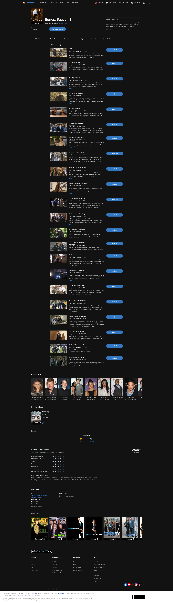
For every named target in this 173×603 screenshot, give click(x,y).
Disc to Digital (77, 567)
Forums (96, 570)
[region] (86, 597)
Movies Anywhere (78, 570)
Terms (36, 593)
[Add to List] (43, 423)
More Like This (107, 39)
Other (38, 495)
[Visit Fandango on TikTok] (139, 584)
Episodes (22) (39, 39)
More (70, 73)
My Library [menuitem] (75, 3)
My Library (55, 562)
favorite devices (126, 30)
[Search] (149, 2)
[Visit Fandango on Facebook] (125, 584)
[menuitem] (123, 2)
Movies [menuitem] (62, 3)
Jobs (95, 581)
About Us (96, 562)
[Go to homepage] (29, 2)
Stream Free (34, 570)
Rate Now (91, 441)
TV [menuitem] (68, 3)
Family (75, 564)
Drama (33, 495)
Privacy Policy (61, 593)
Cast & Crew (53, 39)
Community (82, 441)
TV (32, 567)
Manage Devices (57, 570)
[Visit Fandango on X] (132, 584)
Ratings (81, 39)
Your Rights (27, 595)
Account (54, 564)
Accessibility (97, 578)
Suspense (44, 495)
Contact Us (97, 573)
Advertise (96, 575)
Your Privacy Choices (126, 597)
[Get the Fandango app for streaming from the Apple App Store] (36, 551)
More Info (93, 39)
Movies (33, 564)
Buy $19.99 (59, 29)
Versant (16, 593)
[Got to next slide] (141, 389)
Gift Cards (76, 573)
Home (33, 562)
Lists (74, 562)
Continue (139, 597)
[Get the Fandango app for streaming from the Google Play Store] (47, 551)
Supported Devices (99, 564)
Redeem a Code (56, 573)
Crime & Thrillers (36, 497)
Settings (54, 567)
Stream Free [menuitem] (43, 3)
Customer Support (99, 567)
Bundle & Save (68, 39)
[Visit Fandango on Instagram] (136, 584)
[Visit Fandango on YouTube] (129, 584)
